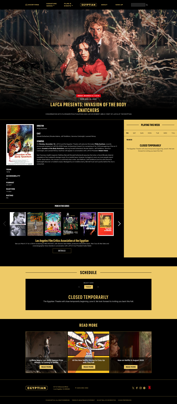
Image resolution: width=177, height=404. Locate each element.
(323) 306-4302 (82, 388)
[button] (4, 224)
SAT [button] (134, 133)
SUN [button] (141, 133)
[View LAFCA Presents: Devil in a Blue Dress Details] (88, 224)
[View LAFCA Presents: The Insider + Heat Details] (18, 224)
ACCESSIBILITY (13, 176)
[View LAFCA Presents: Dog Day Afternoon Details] (106, 224)
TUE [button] (157, 133)
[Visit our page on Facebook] (137, 388)
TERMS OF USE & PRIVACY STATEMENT (83, 400)
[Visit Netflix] (149, 389)
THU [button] (173, 133)
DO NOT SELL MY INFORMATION (106, 400)
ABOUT (104, 5)
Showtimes (33, 5)
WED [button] (165, 133)
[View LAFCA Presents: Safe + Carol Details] (35, 224)
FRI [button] (127, 133)
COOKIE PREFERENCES (124, 400)
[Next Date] (98, 287)
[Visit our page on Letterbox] (144, 388)
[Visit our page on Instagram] (140, 388)
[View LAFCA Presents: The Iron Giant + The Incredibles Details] (71, 224)
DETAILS (62, 250)
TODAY (88, 287)
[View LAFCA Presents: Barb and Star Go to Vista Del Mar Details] (53, 224)
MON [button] (149, 133)
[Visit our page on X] (133, 388)
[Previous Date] (79, 287)
